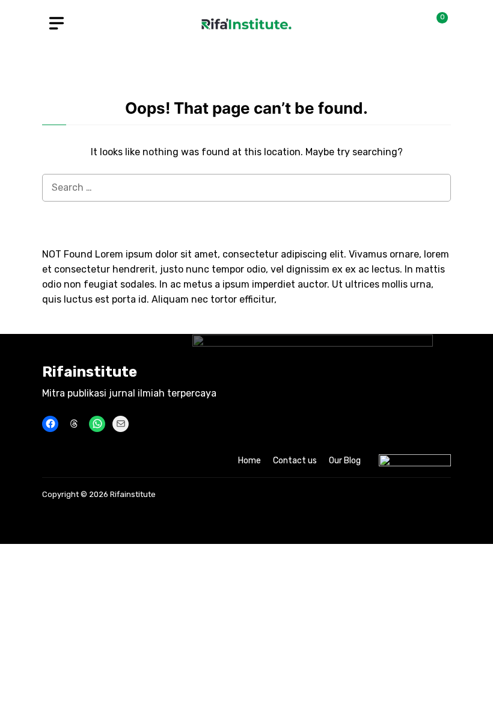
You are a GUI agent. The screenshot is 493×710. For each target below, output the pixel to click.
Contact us (295, 460)
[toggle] (56, 23)
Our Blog (345, 460)
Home (249, 460)
